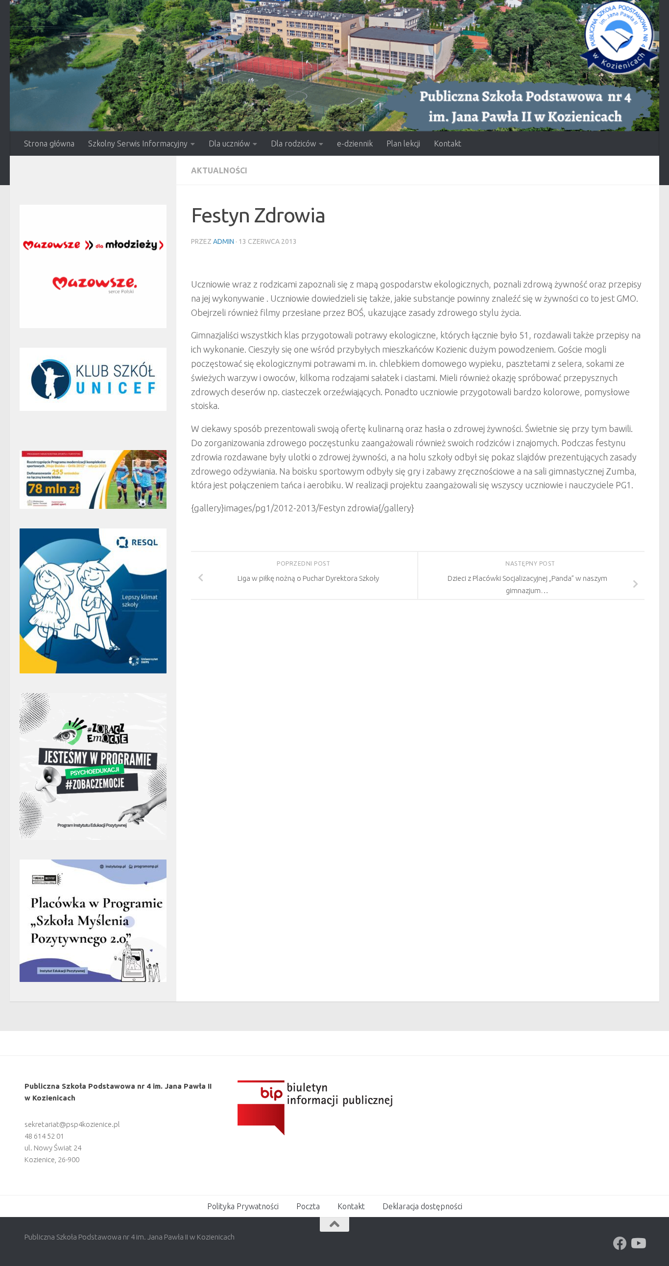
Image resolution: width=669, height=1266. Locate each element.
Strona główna (49, 143)
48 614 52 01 (44, 1136)
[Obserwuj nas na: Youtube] (638, 1243)
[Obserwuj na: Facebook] (620, 1243)
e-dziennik (355, 143)
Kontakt (447, 143)
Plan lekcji (403, 143)
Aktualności (219, 170)
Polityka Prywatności (243, 1206)
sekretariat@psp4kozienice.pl (72, 1124)
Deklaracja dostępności (422, 1206)
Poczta (308, 1206)
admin (223, 241)
